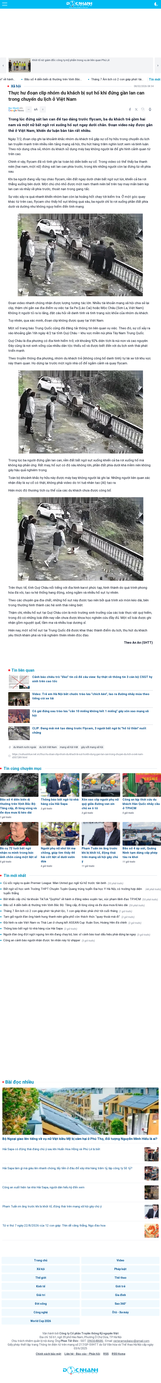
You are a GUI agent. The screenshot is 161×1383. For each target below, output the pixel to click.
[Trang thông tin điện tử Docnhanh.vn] (79, 4)
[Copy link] (143, 109)
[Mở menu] (5, 4)
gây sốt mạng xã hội (92, 747)
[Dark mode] (156, 4)
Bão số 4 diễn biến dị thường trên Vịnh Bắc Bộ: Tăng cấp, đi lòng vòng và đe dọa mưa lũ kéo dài (74, 905)
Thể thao (120, 1277)
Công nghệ (41, 1312)
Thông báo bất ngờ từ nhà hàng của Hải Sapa (40, 928)
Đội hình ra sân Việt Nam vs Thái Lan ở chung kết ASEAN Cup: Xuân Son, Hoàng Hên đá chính (72, 922)
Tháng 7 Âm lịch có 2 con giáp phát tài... (63, 79)
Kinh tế (40, 1286)
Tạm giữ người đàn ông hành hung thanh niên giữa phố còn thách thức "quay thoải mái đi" (68, 916)
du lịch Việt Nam (48, 747)
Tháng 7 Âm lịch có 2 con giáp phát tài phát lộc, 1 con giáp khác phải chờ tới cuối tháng (67, 911)
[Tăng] (43, 109)
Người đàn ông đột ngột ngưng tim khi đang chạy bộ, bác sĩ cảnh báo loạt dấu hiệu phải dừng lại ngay (76, 934)
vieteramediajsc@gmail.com (131, 1340)
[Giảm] (29, 109)
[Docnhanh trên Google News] (16, 109)
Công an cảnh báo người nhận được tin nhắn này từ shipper (49, 940)
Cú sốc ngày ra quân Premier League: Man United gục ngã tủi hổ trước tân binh (63, 883)
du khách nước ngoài (24, 747)
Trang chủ (40, 1260)
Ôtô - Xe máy (120, 1312)
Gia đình (120, 1295)
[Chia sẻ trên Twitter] (136, 109)
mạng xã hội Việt (69, 747)
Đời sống (41, 1303)
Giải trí (40, 1295)
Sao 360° (120, 1303)
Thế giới (40, 1277)
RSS (106, 1353)
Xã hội (41, 1269)
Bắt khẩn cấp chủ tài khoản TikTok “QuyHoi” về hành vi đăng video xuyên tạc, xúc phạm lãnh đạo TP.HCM (80, 899)
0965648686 (95, 1340)
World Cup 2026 (40, 1321)
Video (120, 1260)
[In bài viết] (150, 109)
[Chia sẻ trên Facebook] (130, 109)
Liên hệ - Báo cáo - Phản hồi (82, 1353)
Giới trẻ (120, 1286)
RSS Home (118, 1353)
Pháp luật (120, 1269)
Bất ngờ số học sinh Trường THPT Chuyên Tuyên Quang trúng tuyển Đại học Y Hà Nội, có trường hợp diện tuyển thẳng (82, 891)
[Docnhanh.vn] (80, 1371)
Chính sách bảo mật (48, 1353)
